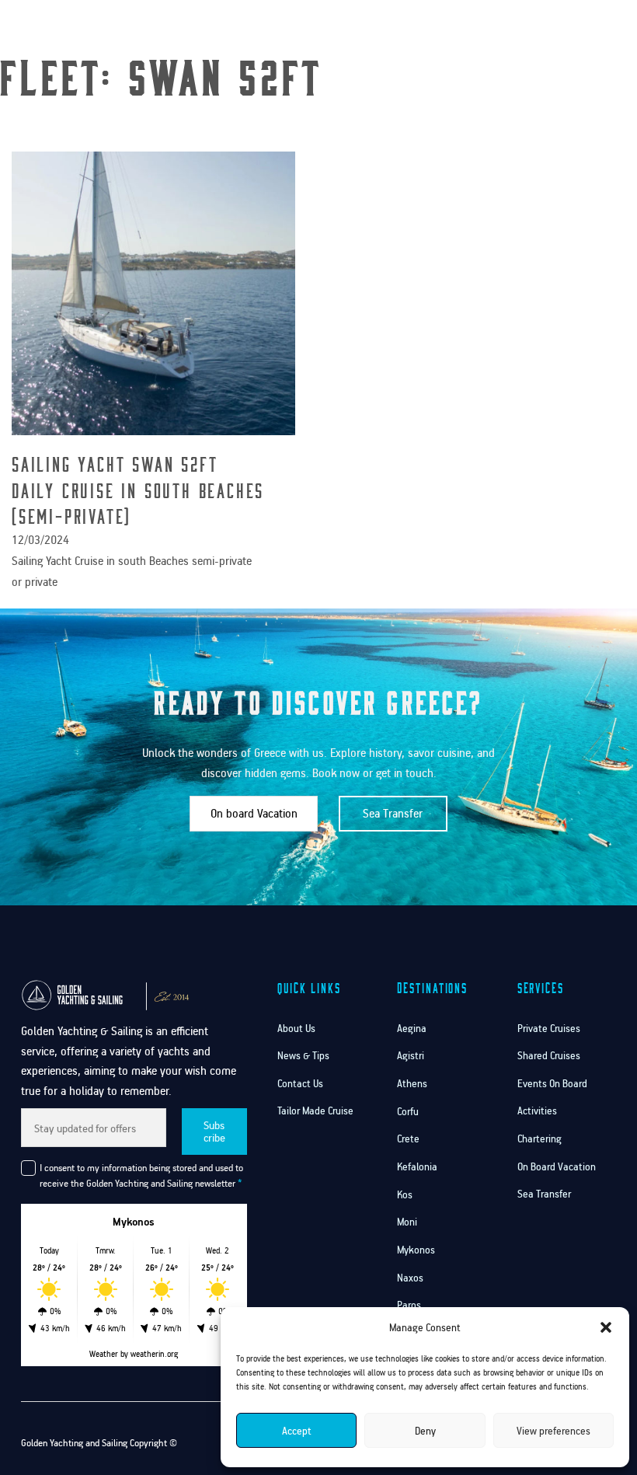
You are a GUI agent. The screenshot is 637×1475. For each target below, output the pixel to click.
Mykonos (416, 1250)
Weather (103, 1353)
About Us (296, 1028)
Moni (407, 1222)
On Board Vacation (556, 1166)
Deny (425, 1431)
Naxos (410, 1278)
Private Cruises (548, 1028)
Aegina (411, 1028)
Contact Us (470, 57)
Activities (537, 1111)
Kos (404, 1194)
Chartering (539, 1138)
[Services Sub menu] (493, 19)
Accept (297, 1431)
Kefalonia (417, 1166)
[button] (606, 1327)
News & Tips (303, 1055)
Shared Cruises (548, 1055)
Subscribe (214, 1131)
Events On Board (552, 1083)
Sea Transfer (393, 813)
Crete (408, 1138)
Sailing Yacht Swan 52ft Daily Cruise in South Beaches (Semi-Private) (138, 489)
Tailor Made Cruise (315, 1111)
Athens (412, 1083)
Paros (409, 1305)
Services (464, 19)
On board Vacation (254, 813)
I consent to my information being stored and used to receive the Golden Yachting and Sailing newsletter (141, 1175)
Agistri (410, 1055)
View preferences (553, 1431)
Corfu (408, 1111)
